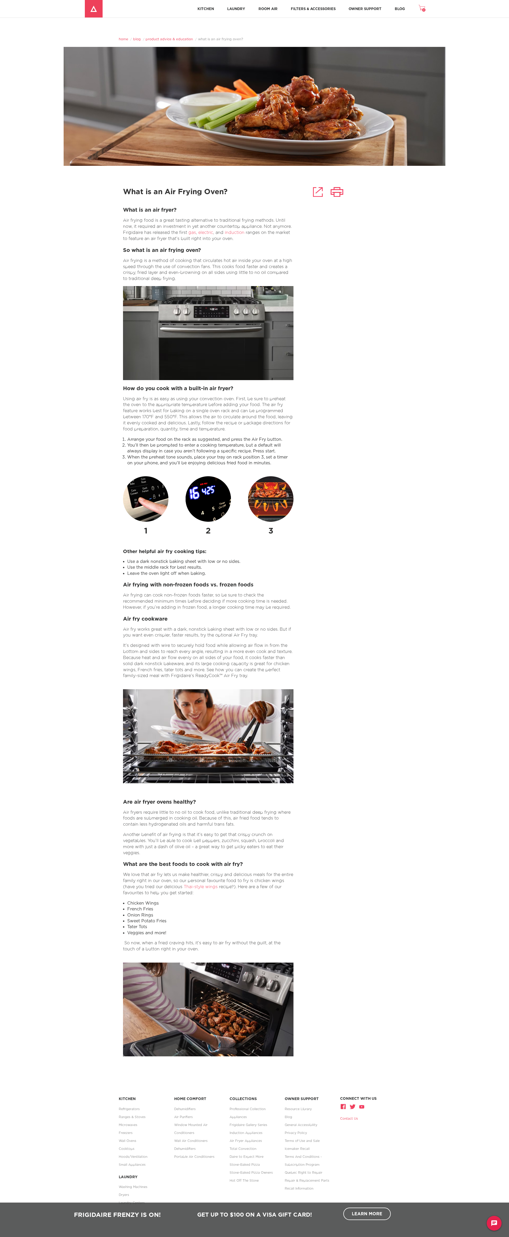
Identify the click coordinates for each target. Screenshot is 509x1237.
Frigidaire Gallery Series (248, 1125)
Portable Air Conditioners (194, 1156)
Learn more (367, 1213)
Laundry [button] (236, 9)
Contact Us (349, 1118)
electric (205, 232)
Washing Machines (133, 1187)
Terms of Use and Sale (302, 1140)
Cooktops (126, 1148)
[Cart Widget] (421, 7)
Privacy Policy (296, 1132)
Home (123, 39)
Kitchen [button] (206, 9)
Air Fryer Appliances (246, 1140)
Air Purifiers (183, 1117)
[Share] (317, 192)
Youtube (361, 1106)
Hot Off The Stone (244, 1180)
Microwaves (128, 1125)
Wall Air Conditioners (191, 1140)
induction (235, 232)
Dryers (124, 1194)
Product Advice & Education (169, 39)
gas (192, 232)
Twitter (352, 1106)
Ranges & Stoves (132, 1117)
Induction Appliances (246, 1132)
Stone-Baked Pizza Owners (251, 1172)
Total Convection (243, 1148)
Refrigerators (129, 1109)
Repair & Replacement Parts (307, 1180)
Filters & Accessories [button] (313, 9)
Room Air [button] (268, 9)
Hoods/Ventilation (133, 1156)
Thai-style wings (201, 886)
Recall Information (299, 1188)
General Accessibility (301, 1125)
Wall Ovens (127, 1140)
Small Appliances (132, 1164)
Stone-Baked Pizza (245, 1164)
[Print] (337, 192)
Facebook (344, 1106)
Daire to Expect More (247, 1156)
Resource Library (298, 1109)
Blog (400, 9)
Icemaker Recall (297, 1148)
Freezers (126, 1132)
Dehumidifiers (185, 1109)
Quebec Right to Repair (303, 1172)
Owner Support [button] (365, 9)
